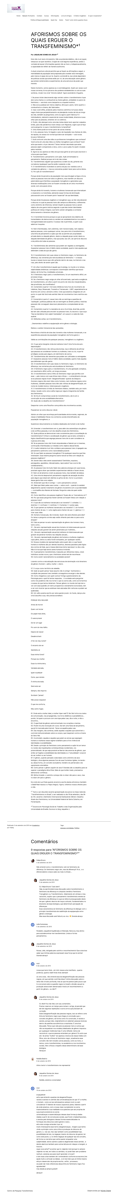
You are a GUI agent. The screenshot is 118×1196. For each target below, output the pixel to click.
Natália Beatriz (41, 1059)
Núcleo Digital (106, 1191)
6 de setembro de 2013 (44, 946)
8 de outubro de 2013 (43, 1061)
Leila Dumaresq (42, 924)
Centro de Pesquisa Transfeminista (20, 1191)
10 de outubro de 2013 (43, 1090)
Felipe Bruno (41, 860)
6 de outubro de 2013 (43, 966)
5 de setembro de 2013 (44, 862)
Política (76, 828)
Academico (36, 825)
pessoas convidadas (67, 828)
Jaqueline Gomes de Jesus (48, 880)
